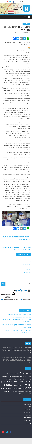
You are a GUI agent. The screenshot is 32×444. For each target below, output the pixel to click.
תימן (20, 394)
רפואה (5, 391)
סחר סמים (24, 388)
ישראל (28, 384)
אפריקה (8, 373)
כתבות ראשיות (27, 272)
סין (18, 388)
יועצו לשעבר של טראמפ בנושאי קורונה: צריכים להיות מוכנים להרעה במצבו (16, 248)
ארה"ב (28, 376)
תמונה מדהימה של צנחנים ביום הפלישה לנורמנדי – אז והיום (17, 238)
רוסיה (9, 391)
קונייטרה (21, 391)
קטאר (13, 391)
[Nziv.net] (29, 17)
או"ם (30, 373)
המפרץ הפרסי (25, 379)
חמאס (21, 381)
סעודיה (12, 388)
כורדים (23, 385)
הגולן (6, 377)
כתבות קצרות (26, 23)
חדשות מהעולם (27, 259)
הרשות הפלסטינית (15, 379)
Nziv (18, 33)
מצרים (6, 385)
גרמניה (17, 377)
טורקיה (15, 381)
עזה (8, 388)
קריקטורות (28, 277)
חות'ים (8, 379)
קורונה (13, 33)
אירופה (13, 373)
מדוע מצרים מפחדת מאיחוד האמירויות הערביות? (19, 314)
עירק (5, 388)
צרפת (24, 391)
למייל (30, 362)
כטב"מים (19, 385)
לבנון (11, 384)
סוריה (28, 388)
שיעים (29, 394)
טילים (12, 381)
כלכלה (16, 385)
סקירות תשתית (27, 275)
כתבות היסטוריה (27, 264)
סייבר (20, 388)
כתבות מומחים (27, 267)
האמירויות (10, 377)
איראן (19, 373)
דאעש (14, 377)
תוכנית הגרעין (24, 394)
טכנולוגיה (7, 381)
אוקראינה (25, 373)
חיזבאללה (27, 381)
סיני (16, 388)
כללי (30, 261)
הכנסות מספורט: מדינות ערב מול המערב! (21, 317)
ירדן (2, 382)
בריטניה (22, 377)
